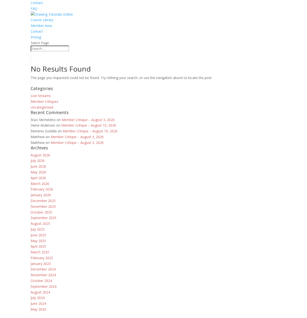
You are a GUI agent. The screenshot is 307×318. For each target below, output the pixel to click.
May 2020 (38, 309)
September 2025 (43, 217)
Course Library (42, 20)
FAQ (34, 8)
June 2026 (38, 166)
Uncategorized (42, 107)
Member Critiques (44, 101)
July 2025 (38, 229)
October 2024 (41, 280)
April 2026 (38, 178)
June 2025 (38, 235)
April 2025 (38, 246)
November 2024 (43, 275)
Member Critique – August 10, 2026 (88, 125)
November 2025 (43, 206)
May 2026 (38, 172)
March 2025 (40, 252)
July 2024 (38, 297)
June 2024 (38, 303)
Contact (37, 2)
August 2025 (40, 223)
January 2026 (41, 195)
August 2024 (40, 292)
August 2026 (40, 155)
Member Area (41, 25)
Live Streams (41, 95)
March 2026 (40, 183)
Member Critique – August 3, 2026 (88, 119)
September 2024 (43, 286)
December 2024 (43, 269)
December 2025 (43, 200)
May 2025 (38, 240)
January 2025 (41, 263)
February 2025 (42, 258)
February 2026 (42, 189)
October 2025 (41, 212)
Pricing (36, 37)
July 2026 (38, 160)
